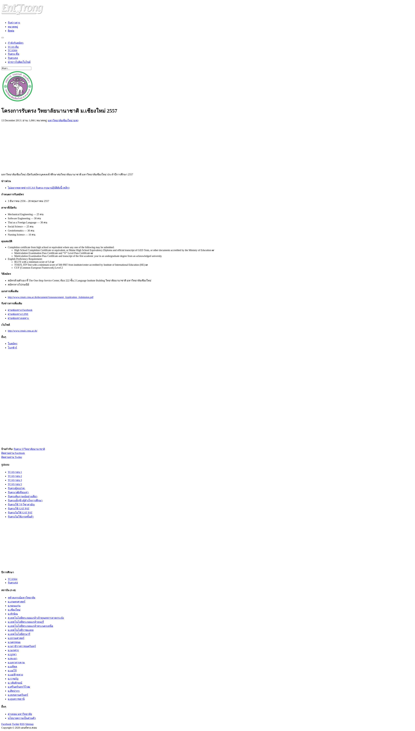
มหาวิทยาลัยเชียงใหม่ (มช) (63, 120)
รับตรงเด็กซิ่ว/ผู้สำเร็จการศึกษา (25, 500)
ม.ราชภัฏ (13, 678)
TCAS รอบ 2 (15, 476)
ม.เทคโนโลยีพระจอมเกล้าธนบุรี (26, 622)
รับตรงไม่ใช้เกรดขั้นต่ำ (21, 516)
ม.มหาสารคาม (16, 662)
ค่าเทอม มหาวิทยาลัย (20, 714)
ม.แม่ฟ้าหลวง (15, 674)
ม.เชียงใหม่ (14, 609)
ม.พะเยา (12, 658)
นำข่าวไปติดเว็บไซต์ (19, 62)
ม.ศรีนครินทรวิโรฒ (19, 686)
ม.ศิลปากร (14, 690)
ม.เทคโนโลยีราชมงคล (21, 630)
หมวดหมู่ (13, 26)
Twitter (15, 724)
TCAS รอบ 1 (15, 472)
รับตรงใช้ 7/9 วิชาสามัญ (21, 504)
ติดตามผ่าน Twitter (11, 457)
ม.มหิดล (12, 666)
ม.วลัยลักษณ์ (15, 682)
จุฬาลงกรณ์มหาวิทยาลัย (21, 597)
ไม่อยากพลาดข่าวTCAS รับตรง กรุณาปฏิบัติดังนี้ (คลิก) (38, 187)
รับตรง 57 (19, 449)
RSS (22, 724)
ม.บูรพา (12, 654)
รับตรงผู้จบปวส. (16, 488)
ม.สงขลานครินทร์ (18, 695)
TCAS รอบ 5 (15, 484)
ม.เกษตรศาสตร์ (16, 601)
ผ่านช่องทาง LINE (18, 314)
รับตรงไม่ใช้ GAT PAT (20, 512)
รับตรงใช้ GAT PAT (18, 508)
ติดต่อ (11, 30)
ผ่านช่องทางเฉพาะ (18, 318)
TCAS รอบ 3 (15, 480)
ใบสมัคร (12, 343)
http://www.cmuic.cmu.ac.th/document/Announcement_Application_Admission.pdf (50, 297)
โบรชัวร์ (12, 347)
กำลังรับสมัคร (16, 43)
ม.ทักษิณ (13, 613)
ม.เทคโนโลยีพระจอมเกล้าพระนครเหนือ (30, 626)
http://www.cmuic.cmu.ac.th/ (22, 330)
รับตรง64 (13, 58)
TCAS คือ (13, 47)
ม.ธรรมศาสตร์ (16, 638)
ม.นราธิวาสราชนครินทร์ (22, 646)
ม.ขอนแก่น (14, 605)
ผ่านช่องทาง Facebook (20, 310)
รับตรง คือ (13, 54)
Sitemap (29, 724)
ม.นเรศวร (13, 650)
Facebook (6, 724)
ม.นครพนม (14, 642)
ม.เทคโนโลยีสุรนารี (19, 634)
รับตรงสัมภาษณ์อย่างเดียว (22, 496)
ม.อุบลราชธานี (16, 699)
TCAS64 (12, 50)
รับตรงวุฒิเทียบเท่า (18, 492)
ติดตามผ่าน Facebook (13, 453)
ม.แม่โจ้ (12, 670)
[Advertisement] (28, 146)
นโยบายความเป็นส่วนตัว (22, 718)
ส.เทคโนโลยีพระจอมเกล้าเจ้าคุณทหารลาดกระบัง (36, 617)
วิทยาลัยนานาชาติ (34, 449)
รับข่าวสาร (14, 22)
